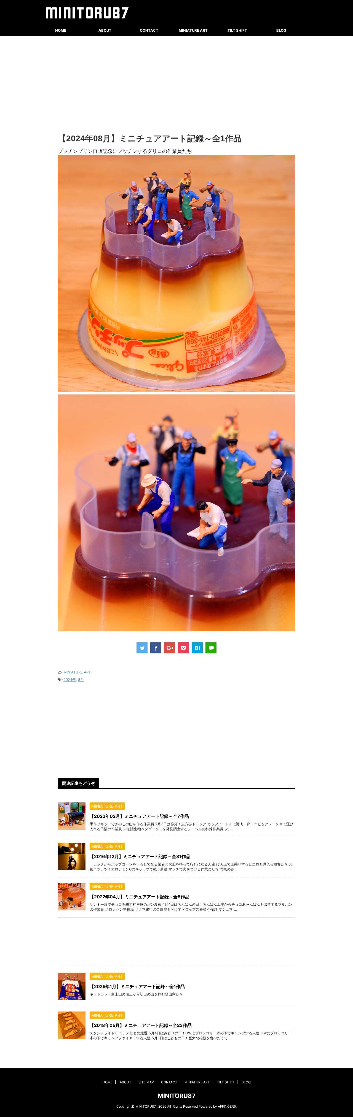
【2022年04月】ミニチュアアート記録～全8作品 (139, 896)
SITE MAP (146, 1082)
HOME (60, 30)
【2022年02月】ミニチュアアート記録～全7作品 (139, 816)
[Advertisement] (176, 85)
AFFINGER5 (227, 1106)
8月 (81, 679)
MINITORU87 (177, 1095)
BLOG (281, 30)
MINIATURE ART (193, 30)
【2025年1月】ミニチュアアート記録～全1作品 (137, 986)
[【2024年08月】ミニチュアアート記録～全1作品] (197, 647)
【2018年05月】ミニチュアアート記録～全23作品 (141, 1025)
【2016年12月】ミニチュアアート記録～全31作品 (140, 856)
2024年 (69, 679)
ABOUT (104, 30)
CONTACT (149, 30)
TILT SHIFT (237, 30)
